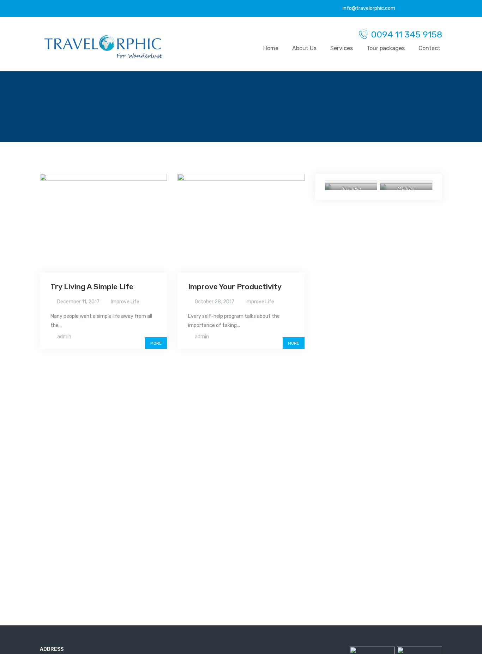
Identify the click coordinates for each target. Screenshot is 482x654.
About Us (304, 48)
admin (64, 337)
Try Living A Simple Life (91, 286)
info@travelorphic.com (368, 8)
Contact (429, 48)
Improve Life (125, 302)
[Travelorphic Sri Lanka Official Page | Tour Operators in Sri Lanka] (103, 47)
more (156, 343)
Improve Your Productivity (235, 286)
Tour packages (386, 48)
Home (270, 48)
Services (341, 48)
